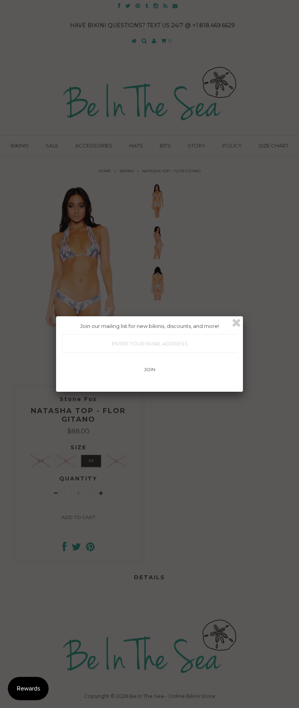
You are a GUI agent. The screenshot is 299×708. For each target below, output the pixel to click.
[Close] (236, 323)
